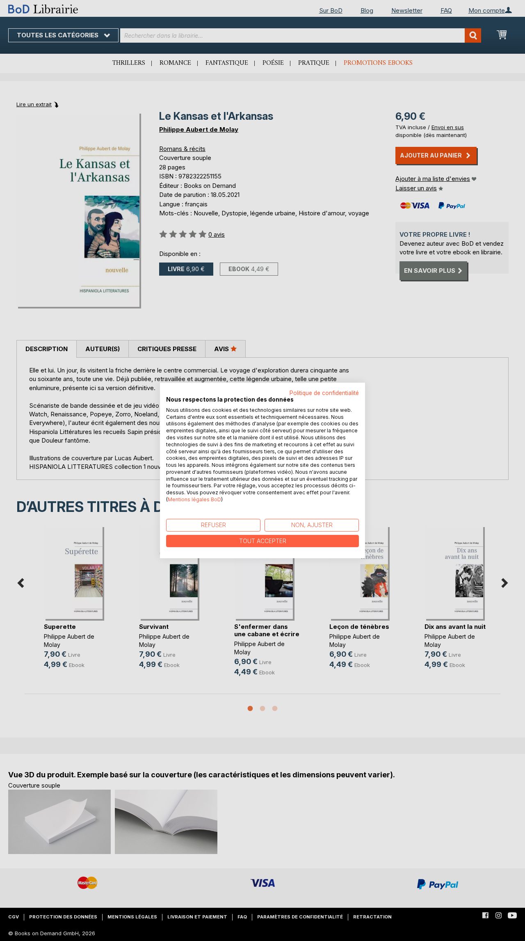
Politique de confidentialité (324, 393)
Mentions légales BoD (194, 499)
